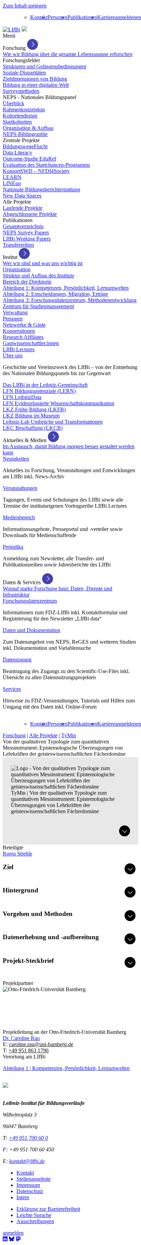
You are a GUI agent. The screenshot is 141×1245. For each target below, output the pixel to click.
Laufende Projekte (22, 208)
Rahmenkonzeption (24, 109)
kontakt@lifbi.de (27, 1161)
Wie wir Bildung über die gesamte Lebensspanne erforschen (67, 54)
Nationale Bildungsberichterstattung (41, 189)
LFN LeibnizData (22, 397)
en (138, 17)
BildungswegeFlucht (25, 146)
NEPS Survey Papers (26, 232)
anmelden (125, 17)
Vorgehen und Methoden (38, 913)
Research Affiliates (23, 337)
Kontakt (39, 17)
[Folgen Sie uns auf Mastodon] (18, 1239)
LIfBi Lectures (19, 349)
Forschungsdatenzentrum (30, 601)
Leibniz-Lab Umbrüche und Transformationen (53, 422)
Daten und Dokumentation (31, 630)
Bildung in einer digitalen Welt (36, 85)
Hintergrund (20, 890)
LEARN (12, 177)
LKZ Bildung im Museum (31, 416)
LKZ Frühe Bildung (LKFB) (34, 409)
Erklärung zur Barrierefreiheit (48, 1209)
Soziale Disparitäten (24, 73)
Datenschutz (29, 1191)
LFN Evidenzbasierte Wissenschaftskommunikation (58, 403)
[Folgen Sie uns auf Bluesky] (11, 1239)
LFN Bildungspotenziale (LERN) (39, 391)
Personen (57, 17)
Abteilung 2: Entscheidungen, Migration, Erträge (55, 294)
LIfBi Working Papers (27, 239)
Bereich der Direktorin (27, 282)
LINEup (12, 183)
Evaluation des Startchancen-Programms (46, 165)
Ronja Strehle (17, 854)
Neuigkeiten (16, 459)
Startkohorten (17, 122)
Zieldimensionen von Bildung (35, 79)
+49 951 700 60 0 (28, 1138)
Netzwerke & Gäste (24, 325)
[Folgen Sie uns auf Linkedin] (5, 1239)
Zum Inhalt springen (25, 6)
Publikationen (82, 17)
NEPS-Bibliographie (25, 134)
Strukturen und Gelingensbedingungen (44, 66)
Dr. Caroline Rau (21, 1038)
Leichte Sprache (33, 1215)
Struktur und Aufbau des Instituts (38, 275)
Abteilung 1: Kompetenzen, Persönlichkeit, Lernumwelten (66, 288)
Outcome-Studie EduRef (29, 159)
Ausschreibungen (35, 1221)
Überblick (13, 103)
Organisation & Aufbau (28, 128)
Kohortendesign (20, 116)
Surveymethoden (21, 91)
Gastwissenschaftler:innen (31, 343)
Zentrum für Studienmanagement (38, 306)
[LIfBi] (11, 29)
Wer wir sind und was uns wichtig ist (42, 263)
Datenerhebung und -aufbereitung (51, 937)
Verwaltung (15, 312)
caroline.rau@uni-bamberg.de (41, 1044)
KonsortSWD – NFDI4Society (36, 171)
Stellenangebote (33, 1179)
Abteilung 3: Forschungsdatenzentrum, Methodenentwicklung (70, 300)
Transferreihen (18, 245)
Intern (22, 1197)
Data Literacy (17, 152)
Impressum (28, 1185)
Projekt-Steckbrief (28, 960)
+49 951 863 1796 (29, 1050)
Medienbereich (19, 517)
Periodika (13, 547)
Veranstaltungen (20, 488)
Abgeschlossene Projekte (30, 214)
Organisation (16, 269)
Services (12, 689)
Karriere (106, 17)
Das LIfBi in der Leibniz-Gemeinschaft (45, 385)
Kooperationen (19, 331)
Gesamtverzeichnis (23, 226)
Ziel (8, 867)
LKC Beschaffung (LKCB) (33, 428)
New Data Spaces (22, 196)
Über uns (13, 355)
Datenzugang (17, 659)
